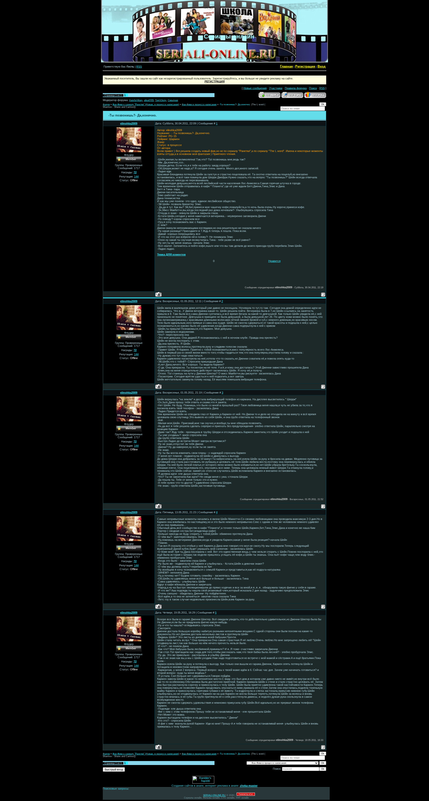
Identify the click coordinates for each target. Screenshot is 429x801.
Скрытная (173, 100)
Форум (106, 104)
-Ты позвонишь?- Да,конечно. (234, 104)
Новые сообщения (255, 88)
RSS (139, 66)
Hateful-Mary (136, 100)
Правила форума (296, 88)
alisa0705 (149, 100)
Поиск (313, 88)
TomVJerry (160, 100)
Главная (286, 66)
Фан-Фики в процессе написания (199, 104)
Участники (275, 88)
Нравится (274, 260)
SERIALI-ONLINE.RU (214, 795)
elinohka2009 (128, 123)
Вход (321, 66)
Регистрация (305, 66)
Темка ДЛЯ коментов (171, 254)
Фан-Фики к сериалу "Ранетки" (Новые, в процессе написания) (145, 104)
